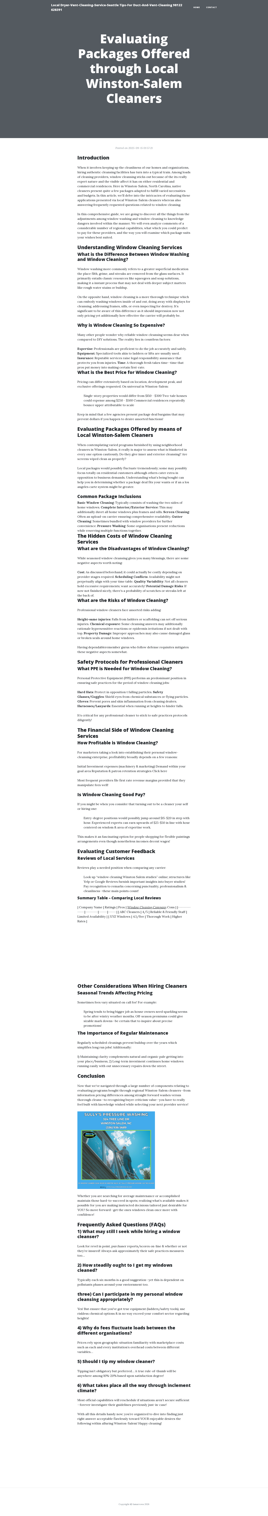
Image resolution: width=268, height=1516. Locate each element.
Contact (211, 7)
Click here (159, 771)
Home (196, 7)
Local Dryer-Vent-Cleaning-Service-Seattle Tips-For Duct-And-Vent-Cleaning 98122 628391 (116, 7)
